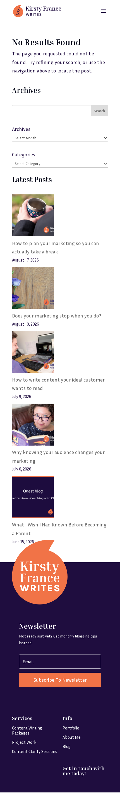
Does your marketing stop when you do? (56, 315)
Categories (23, 154)
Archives (21, 129)
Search (99, 110)
